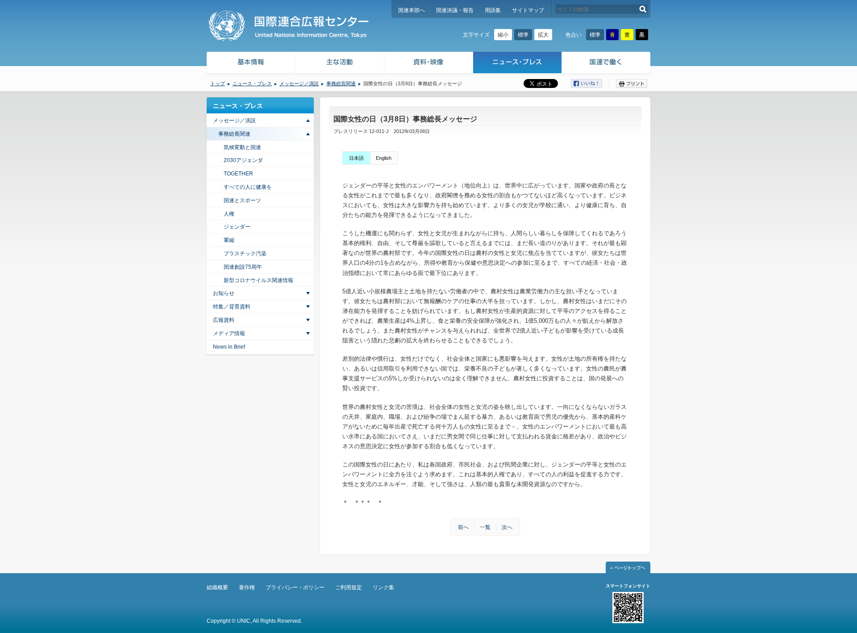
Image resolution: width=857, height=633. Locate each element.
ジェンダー (237, 227)
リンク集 (383, 587)
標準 (523, 35)
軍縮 (229, 240)
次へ (507, 527)
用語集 (493, 10)
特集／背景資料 (231, 307)
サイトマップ (528, 10)
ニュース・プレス (517, 63)
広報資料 (223, 320)
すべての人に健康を (248, 187)
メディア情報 (229, 333)
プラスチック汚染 (245, 253)
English (383, 158)
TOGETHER (238, 174)
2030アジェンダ (243, 160)
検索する (643, 9)
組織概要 (217, 587)
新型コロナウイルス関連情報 (258, 280)
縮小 (503, 35)
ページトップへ (628, 567)
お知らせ (223, 293)
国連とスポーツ (242, 200)
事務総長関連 (341, 83)
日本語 (356, 158)
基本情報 (250, 63)
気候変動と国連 (242, 147)
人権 (229, 214)
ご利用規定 (348, 587)
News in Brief (229, 347)
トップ (217, 83)
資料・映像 (428, 63)
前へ (463, 527)
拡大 (543, 35)
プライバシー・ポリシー (295, 587)
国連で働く (607, 63)
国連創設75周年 (243, 267)
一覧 (485, 527)
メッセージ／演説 (299, 83)
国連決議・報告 (455, 10)
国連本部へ (411, 10)
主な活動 (339, 63)
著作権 (247, 587)
